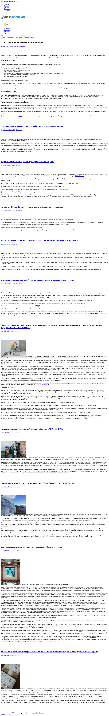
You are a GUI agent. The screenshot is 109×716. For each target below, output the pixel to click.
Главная (6, 4)
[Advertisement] (54, 50)
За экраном (7, 28)
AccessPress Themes (38, 713)
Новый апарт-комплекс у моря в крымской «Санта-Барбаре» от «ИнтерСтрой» (37, 483)
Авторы (6, 6)
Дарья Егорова (5, 130)
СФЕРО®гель (6, 615)
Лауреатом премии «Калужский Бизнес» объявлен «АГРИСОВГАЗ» (32, 429)
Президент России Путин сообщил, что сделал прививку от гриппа (32, 207)
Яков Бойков (4, 331)
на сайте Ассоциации (42, 384)
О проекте (7, 10)
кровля (20, 116)
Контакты (7, 7)
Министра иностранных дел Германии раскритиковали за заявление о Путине (37, 280)
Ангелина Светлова (6, 46)
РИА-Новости (79, 176)
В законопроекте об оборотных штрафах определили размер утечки (32, 126)
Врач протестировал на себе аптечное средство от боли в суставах (31, 547)
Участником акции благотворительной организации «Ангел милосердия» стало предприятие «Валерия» (49, 651)
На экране (7, 30)
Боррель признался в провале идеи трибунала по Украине (27, 161)
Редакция (7, 9)
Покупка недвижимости (28, 532)
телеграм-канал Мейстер (99, 145)
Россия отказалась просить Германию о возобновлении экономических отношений (39, 240)
